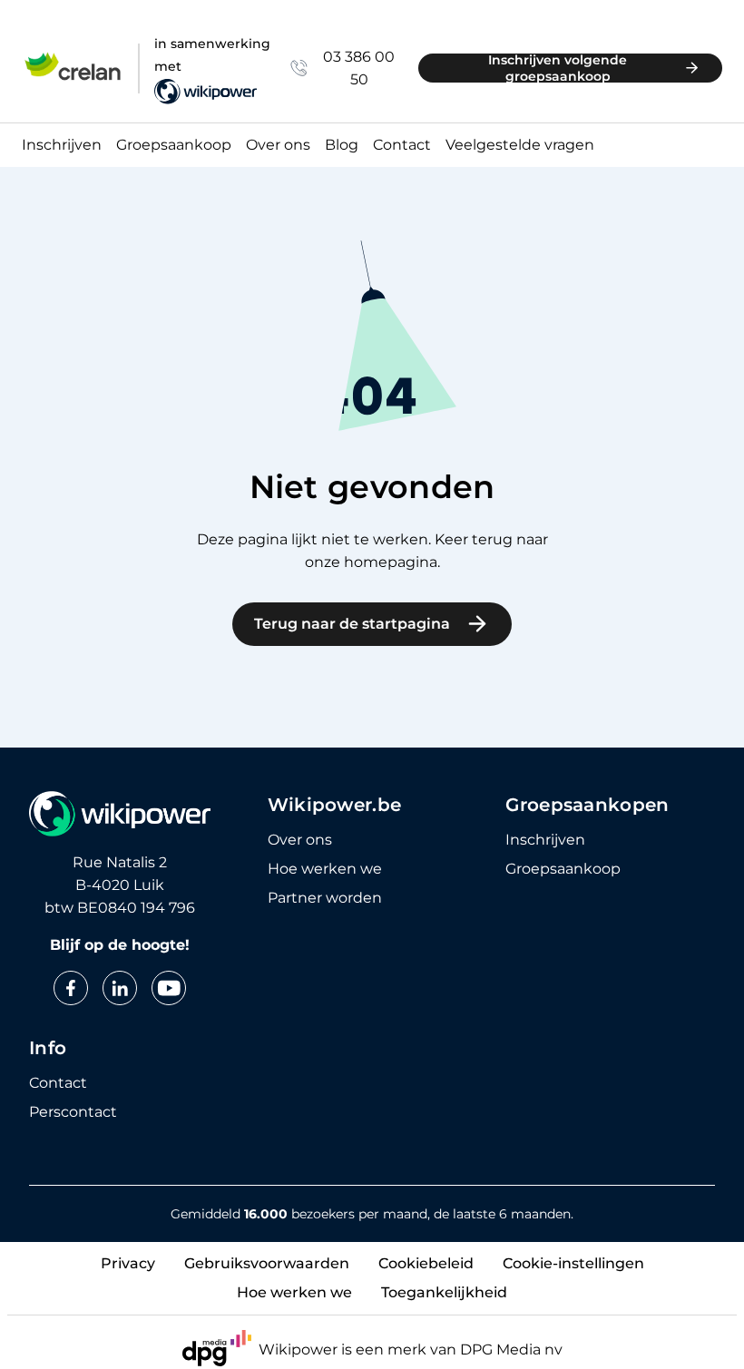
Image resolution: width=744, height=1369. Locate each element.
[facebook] (71, 988)
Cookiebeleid (426, 1263)
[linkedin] (120, 988)
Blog (341, 145)
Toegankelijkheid (444, 1292)
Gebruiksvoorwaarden (266, 1263)
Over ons (278, 145)
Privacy (128, 1263)
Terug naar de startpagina (352, 623)
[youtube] (169, 988)
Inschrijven (62, 145)
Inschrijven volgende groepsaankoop (557, 68)
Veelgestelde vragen (519, 145)
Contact (402, 145)
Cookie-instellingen (573, 1263)
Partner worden (325, 898)
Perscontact (73, 1112)
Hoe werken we (325, 869)
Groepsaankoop (173, 145)
